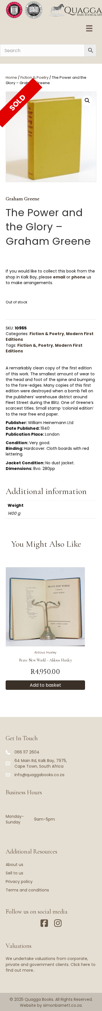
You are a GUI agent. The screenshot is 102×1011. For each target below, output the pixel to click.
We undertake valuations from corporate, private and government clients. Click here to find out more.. (50, 964)
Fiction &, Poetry (35, 345)
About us (14, 864)
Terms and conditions (27, 890)
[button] (87, 100)
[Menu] (89, 28)
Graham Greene (22, 198)
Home (11, 77)
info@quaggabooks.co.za (39, 775)
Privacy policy (19, 881)
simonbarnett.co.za (62, 1005)
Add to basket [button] (45, 685)
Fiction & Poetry (34, 77)
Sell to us (14, 873)
